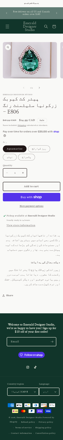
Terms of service (23, 427)
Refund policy (28, 422)
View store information (21, 225)
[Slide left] (23, 88)
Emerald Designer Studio (29, 417)
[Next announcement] (56, 13)
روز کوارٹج (39, 148)
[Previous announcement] (6, 13)
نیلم (10, 157)
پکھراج (26, 157)
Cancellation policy (45, 433)
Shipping (22, 125)
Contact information (21, 433)
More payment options (32, 206)
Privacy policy (46, 422)
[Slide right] (39, 88)
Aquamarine (15, 148)
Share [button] (9, 295)
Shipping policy (43, 427)
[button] (7, 26)
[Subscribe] (52, 341)
